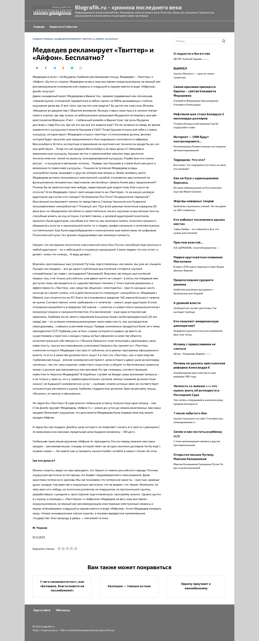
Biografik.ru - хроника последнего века (128, 7)
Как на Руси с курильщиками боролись (196, 180)
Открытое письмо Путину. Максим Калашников (194, 457)
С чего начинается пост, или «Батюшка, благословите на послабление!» (62, 586)
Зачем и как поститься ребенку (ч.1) (198, 434)
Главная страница (43, 39)
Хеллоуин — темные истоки (129, 586)
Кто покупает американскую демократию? (196, 323)
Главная (38, 26)
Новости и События (63, 26)
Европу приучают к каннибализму (196, 586)
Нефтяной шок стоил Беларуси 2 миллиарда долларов (199, 116)
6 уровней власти (187, 303)
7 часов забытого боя (190, 413)
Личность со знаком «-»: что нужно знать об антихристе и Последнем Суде (196, 390)
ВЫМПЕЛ (180, 68)
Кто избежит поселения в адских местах (199, 222)
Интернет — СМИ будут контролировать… (191, 139)
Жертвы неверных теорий (194, 201)
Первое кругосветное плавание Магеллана (198, 259)
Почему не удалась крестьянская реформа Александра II (199, 365)
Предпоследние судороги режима (193, 282)
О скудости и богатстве (192, 53)
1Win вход (63, 610)
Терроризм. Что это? (189, 159)
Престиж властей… (188, 242)
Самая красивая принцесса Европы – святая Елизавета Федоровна (195, 91)
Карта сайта (41, 610)
